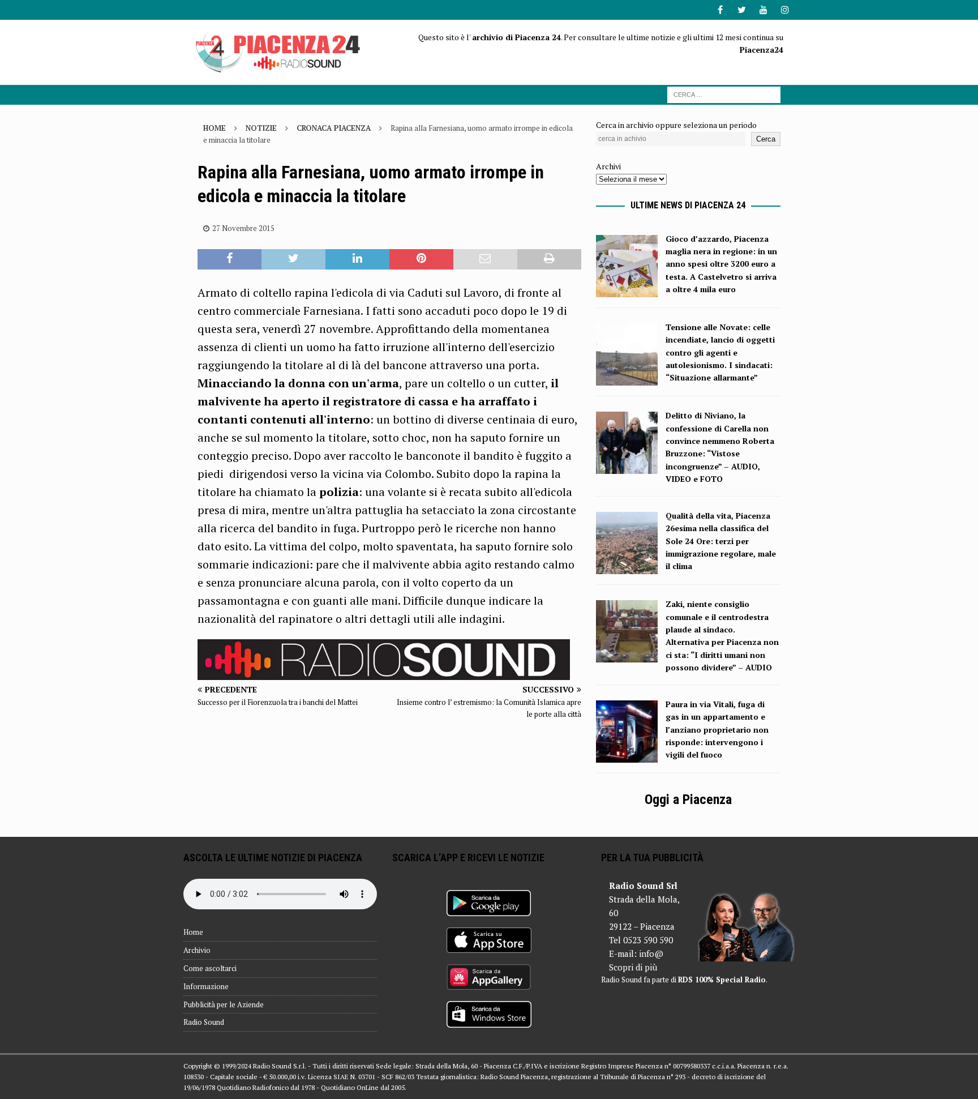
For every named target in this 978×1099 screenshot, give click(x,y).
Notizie (261, 128)
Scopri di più (633, 967)
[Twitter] (742, 10)
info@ (651, 953)
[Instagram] (785, 10)
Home (193, 932)
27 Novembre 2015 (243, 228)
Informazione (206, 986)
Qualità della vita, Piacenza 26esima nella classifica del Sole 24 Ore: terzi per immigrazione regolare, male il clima (721, 541)
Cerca (765, 139)
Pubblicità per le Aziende (223, 1004)
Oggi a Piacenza (688, 799)
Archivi (608, 166)
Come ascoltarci (210, 968)
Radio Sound (203, 1022)
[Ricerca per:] (723, 93)
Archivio (197, 950)
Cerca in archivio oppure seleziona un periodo (676, 124)
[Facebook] (720, 10)
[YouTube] (763, 10)
